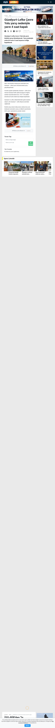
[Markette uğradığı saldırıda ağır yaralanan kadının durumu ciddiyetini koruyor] (45, 97)
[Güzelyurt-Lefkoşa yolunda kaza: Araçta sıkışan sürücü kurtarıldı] (14, 166)
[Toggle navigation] (51, 2)
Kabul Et (27, 725)
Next (52, 100)
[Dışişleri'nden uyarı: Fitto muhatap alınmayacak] (41, 166)
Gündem (6, 15)
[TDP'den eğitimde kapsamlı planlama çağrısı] (45, 35)
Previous (37, 100)
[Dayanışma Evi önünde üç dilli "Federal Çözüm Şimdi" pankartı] (45, 65)
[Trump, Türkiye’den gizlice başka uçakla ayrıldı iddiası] (45, 81)
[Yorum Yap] (19, 31)
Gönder (31, 144)
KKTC (10, 15)
